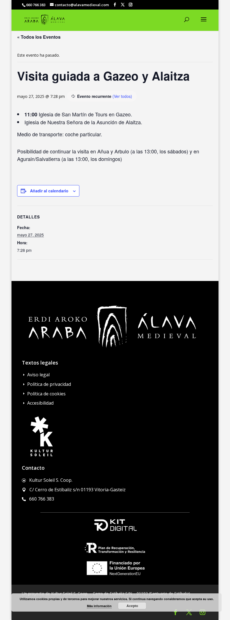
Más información (99, 606)
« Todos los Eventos (39, 37)
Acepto (132, 605)
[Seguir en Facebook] (175, 612)
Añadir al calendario (49, 190)
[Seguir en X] (189, 612)
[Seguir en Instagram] (202, 612)
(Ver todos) (122, 96)
